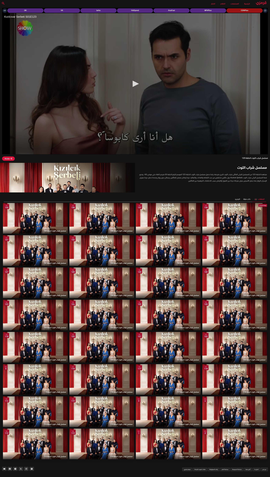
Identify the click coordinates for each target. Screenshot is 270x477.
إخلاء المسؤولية (213, 469)
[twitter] (21, 469)
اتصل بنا (256, 469)
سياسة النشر (225, 469)
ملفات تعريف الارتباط (200, 469)
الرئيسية (247, 3)
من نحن (264, 469)
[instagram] (26, 469)
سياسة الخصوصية (237, 469)
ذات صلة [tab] (246, 199)
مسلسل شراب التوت (252, 167)
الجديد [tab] (237, 199)
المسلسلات (235, 3)
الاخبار (213, 3)
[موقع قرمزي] (261, 3)
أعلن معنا (248, 469)
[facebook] (10, 469)
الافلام (222, 3)
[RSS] (32, 469)
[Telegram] (15, 469)
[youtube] (4, 469)
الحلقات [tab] (260, 199)
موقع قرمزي (187, 469)
